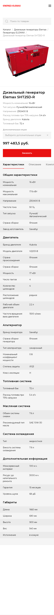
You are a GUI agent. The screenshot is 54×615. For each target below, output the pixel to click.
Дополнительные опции (15, 130)
